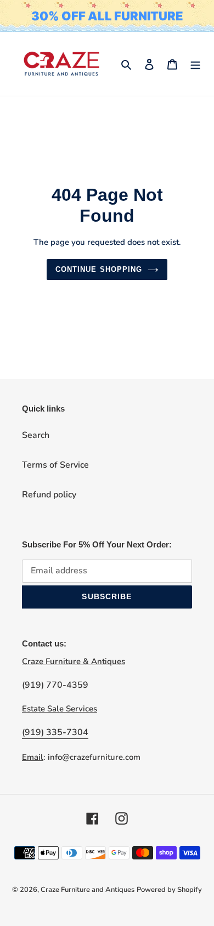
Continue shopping (98, 269)
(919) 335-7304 (55, 732)
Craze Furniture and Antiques (87, 890)
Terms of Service (55, 465)
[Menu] (195, 64)
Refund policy (49, 495)
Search (35, 435)
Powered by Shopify (169, 890)
